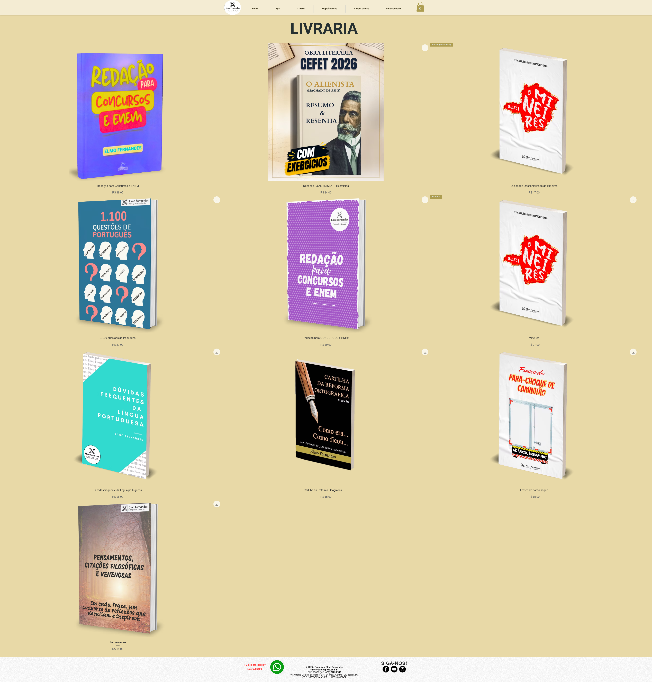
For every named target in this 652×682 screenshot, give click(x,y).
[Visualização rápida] (118, 112)
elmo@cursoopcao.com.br (324, 669)
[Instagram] (402, 669)
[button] (420, 7)
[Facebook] (386, 669)
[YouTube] (394, 669)
